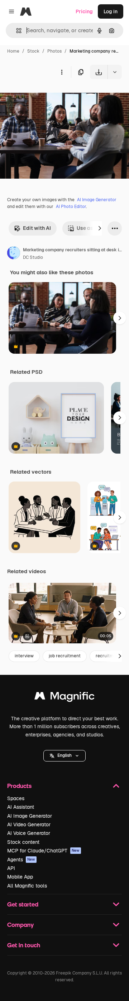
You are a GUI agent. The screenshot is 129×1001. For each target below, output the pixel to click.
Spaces (15, 798)
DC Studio (33, 257)
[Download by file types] (115, 72)
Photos (54, 51)
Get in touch (23, 945)
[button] (64, 755)
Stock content (23, 842)
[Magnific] (64, 697)
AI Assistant (20, 807)
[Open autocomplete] (16, 30)
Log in (111, 11)
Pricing (84, 11)
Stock (33, 51)
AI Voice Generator (28, 833)
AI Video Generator (29, 824)
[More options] (61, 72)
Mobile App (20, 877)
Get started (22, 904)
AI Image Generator (96, 200)
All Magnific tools (27, 885)
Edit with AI (37, 228)
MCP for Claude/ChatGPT (43, 850)
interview (24, 656)
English (64, 755)
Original (46, 95)
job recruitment (65, 656)
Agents (21, 859)
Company (20, 924)
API (11, 868)
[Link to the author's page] (13, 253)
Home (13, 51)
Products (19, 785)
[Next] (99, 228)
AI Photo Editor (71, 206)
